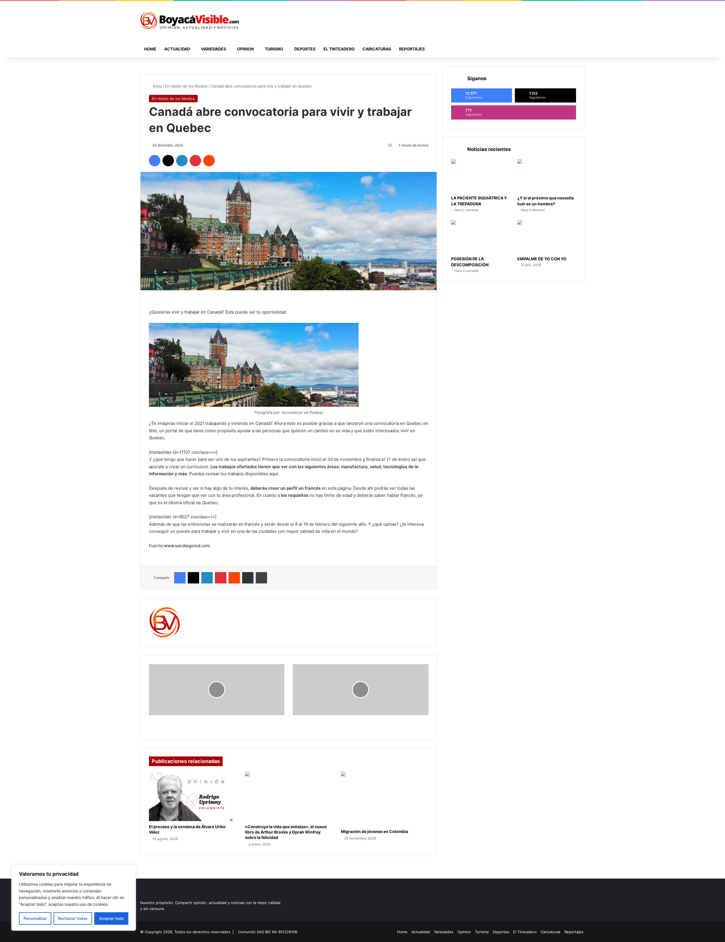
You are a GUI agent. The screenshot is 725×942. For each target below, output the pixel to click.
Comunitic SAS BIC (255, 932)
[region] (73, 898)
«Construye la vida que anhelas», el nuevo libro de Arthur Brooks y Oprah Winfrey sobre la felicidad (286, 832)
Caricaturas (376, 48)
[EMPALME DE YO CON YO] (546, 236)
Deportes (304, 48)
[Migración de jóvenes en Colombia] (384, 799)
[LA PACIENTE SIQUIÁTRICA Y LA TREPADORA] (480, 175)
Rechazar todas (73, 918)
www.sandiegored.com (187, 545)
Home (150, 48)
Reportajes (412, 48)
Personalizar (35, 918)
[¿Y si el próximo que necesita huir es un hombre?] (546, 175)
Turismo (274, 48)
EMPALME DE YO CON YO (541, 258)
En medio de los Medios (186, 86)
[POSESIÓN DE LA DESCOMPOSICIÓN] (480, 236)
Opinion (245, 48)
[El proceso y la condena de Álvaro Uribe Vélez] (192, 796)
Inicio (157, 86)
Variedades (213, 48)
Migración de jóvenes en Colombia (374, 831)
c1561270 (198, 610)
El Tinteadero (339, 48)
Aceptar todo (111, 918)
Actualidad (177, 48)
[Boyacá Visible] (189, 20)
